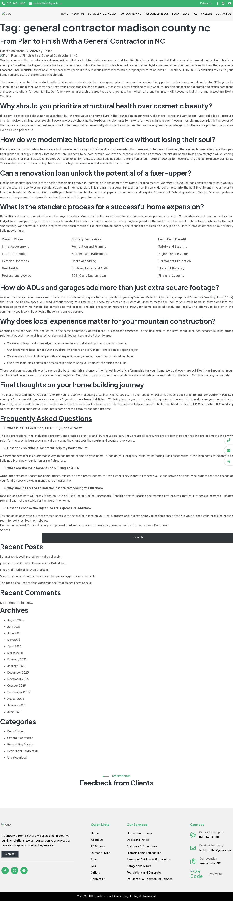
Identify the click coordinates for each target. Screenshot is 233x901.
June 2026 (14, 633)
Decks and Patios (138, 840)
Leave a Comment (155, 525)
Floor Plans (180, 13)
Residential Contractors (23, 751)
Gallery (206, 13)
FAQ (195, 13)
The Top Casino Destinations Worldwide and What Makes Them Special (46, 583)
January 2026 (16, 666)
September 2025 (18, 692)
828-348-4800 (16, 3)
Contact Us (223, 13)
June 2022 (14, 712)
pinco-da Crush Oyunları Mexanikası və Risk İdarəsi (33, 563)
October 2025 (16, 686)
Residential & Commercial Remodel (150, 879)
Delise (47, 51)
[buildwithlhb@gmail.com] (228, 450)
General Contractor (28, 525)
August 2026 (15, 620)
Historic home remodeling (144, 853)
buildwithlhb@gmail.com (48, 3)
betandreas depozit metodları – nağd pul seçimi (31, 557)
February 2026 (17, 660)
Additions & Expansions (142, 846)
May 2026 (13, 640)
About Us (78, 13)
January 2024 (16, 705)
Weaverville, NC (210, 863)
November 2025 (18, 679)
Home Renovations (139, 833)
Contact (9, 854)
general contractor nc (126, 525)
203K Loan (110, 13)
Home (64, 13)
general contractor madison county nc (81, 525)
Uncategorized (17, 758)
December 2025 (18, 673)
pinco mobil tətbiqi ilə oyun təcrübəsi (24, 570)
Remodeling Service (20, 745)
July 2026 (13, 627)
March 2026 (15, 653)
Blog (94, 860)
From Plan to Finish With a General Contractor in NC (82, 41)
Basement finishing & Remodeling (149, 860)
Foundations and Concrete (144, 873)
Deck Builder (15, 731)
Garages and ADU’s (139, 866)
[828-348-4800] (228, 440)
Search (5, 530)
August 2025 (15, 699)
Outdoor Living (130, 13)
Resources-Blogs (157, 13)
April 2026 (14, 646)
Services (93, 13)
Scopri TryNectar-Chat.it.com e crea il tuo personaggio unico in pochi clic (48, 576)
